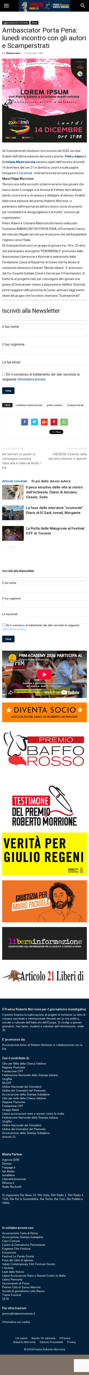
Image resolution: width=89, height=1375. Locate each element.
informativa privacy (31, 379)
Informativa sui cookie (16, 1322)
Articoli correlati (14, 481)
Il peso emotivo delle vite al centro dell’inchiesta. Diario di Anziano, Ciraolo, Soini (54, 492)
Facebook (25, 173)
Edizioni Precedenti (51, 1342)
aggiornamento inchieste (15, 22)
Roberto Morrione (24, 1342)
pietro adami (54, 405)
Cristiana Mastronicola (18, 162)
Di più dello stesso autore (51, 481)
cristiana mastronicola (28, 405)
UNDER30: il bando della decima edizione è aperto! (67, 456)
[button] (83, 6)
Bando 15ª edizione (44, 1338)
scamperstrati (75, 405)
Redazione (13, 53)
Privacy (71, 1342)
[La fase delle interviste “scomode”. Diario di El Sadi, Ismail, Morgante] (13, 512)
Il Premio (65, 1338)
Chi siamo (21, 1338)
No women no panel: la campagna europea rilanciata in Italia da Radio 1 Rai (22, 461)
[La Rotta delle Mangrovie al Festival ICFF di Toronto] (13, 533)
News (34, 22)
